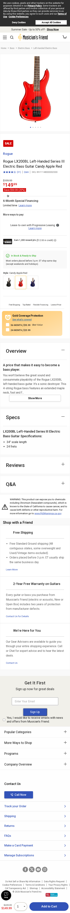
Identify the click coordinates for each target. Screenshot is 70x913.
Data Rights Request (54, 881)
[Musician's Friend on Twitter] (32, 869)
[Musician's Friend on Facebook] (25, 869)
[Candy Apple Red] (20, 282)
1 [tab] (30, 127)
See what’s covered (22, 319)
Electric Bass (24, 48)
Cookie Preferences (19, 16)
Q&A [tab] (11, 484)
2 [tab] (33, 127)
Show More (35, 398)
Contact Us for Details (17, 616)
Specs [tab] (13, 417)
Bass (12, 48)
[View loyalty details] (55, 241)
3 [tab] (35, 127)
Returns (9, 826)
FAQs (7, 835)
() (12, 172)
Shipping (10, 816)
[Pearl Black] (8, 282)
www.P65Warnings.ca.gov (47, 513)
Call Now (20, 794)
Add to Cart (49, 906)
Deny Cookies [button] (19, 22)
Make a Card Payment (18, 845)
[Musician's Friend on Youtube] (38, 869)
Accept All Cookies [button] (51, 22)
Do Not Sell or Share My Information (22, 881)
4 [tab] (38, 127)
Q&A (26, 172)
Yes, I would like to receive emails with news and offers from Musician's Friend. (35, 719)
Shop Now (53, 29)
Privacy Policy (35, 5)
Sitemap (34, 888)
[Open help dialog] (6, 895)
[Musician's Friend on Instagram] (44, 869)
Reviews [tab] (15, 465)
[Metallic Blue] (32, 282)
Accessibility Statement (53, 888)
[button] (64, 37)
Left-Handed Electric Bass (45, 48)
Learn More (12, 569)
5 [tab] (40, 127)
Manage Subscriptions (19, 855)
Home (3, 48)
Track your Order (15, 806)
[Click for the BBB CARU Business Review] (52, 895)
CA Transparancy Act (15, 888)
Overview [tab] (16, 351)
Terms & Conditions (35, 885)
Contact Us (11, 663)
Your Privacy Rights (58, 885)
